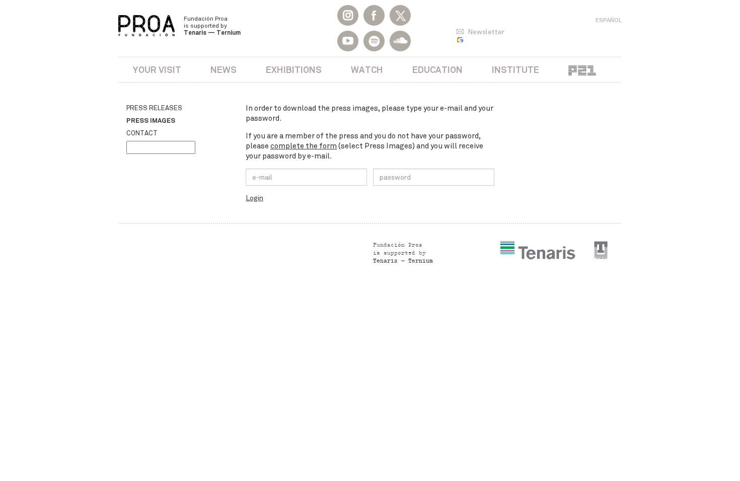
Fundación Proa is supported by (212, 25)
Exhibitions (294, 69)
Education (437, 69)
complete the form (303, 145)
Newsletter (486, 32)
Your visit (157, 69)
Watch (367, 69)
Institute (515, 69)
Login (254, 198)
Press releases (154, 108)
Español (609, 20)
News (223, 69)
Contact (142, 133)
